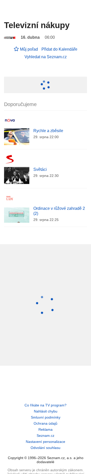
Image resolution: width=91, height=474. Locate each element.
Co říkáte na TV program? (45, 405)
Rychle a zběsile (48, 131)
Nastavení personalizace (45, 442)
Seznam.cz (45, 436)
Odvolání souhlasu (45, 448)
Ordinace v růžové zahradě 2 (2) (59, 211)
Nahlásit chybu (45, 411)
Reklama (45, 429)
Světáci (40, 169)
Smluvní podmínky (45, 417)
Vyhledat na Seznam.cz (46, 57)
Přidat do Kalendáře (59, 49)
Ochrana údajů (45, 423)
